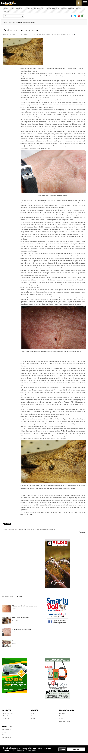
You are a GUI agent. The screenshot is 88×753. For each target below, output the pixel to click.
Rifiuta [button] (62, 749)
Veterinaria (12, 22)
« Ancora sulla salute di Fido (26, 530)
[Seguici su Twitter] (75, 17)
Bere (60, 716)
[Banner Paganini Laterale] (57, 587)
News (6, 9)
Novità (12, 9)
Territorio (33, 718)
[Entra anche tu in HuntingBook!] (83, 17)
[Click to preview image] (44, 51)
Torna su (82, 532)
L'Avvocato (5, 716)
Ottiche (4, 735)
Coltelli (4, 732)
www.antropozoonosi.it (27, 514)
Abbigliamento (6, 729)
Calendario (5, 718)
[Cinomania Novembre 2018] (57, 699)
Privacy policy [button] (31, 750)
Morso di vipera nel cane (20, 617)
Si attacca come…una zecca (21, 629)
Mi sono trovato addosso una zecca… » (46, 530)
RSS (79, 3)
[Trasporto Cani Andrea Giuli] (14, 692)
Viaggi (61, 718)
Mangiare (62, 713)
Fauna (32, 713)
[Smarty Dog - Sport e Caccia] (57, 624)
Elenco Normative (7, 713)
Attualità (19, 9)
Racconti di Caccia (67, 9)
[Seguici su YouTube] (79, 17)
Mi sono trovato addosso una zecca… (24, 606)
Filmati (78, 9)
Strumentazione (6, 737)
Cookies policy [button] (19, 750)
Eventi (6, 12)
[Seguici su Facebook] (71, 17)
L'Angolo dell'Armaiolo (50, 9)
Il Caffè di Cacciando (32, 9)
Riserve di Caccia (64, 721)
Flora (32, 716)
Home (5, 22)
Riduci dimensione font (72, 34)
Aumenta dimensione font (74, 34)
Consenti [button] (76, 749)
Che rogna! (15, 641)
